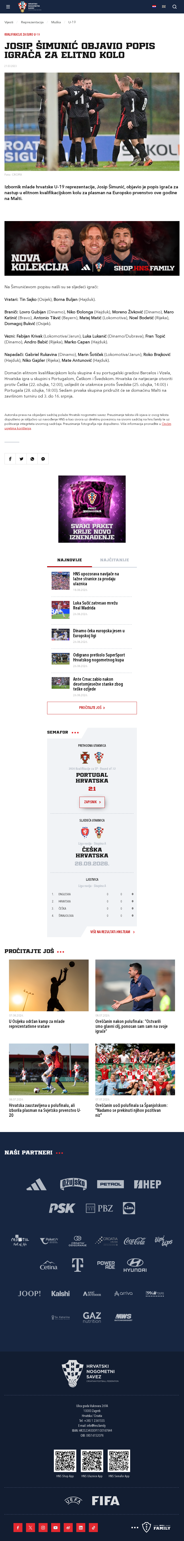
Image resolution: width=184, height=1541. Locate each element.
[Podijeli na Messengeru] (43, 458)
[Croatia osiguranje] (77, 1241)
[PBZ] (99, 1208)
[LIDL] (129, 1208)
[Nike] (36, 1184)
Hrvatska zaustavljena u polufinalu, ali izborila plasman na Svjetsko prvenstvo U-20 (45, 1111)
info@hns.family (96, 1426)
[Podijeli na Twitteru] (21, 458)
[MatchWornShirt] (123, 1317)
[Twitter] (30, 1527)
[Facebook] (17, 1527)
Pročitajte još (90, 708)
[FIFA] (106, 1500)
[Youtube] (55, 1527)
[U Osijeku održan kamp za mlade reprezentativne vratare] (49, 985)
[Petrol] (110, 1184)
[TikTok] (93, 1527)
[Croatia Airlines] (106, 1241)
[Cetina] (49, 1265)
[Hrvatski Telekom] (77, 1265)
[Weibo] (68, 1527)
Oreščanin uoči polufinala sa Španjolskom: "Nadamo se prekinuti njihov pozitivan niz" (131, 1111)
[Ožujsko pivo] (73, 1184)
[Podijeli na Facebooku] (10, 458)
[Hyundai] (135, 1265)
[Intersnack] (163, 1241)
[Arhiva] (174, 6)
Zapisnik (90, 802)
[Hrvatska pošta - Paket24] (49, 1241)
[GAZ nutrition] (92, 1317)
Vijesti (8, 22)
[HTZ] (20, 1241)
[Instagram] (43, 1527)
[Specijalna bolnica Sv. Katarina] (60, 1317)
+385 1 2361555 (94, 1421)
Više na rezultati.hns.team (110, 932)
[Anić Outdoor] (92, 1293)
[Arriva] (123, 1293)
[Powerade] (106, 1265)
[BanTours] (155, 1293)
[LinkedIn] (80, 1527)
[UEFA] (73, 1500)
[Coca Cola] (135, 1241)
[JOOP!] (29, 1293)
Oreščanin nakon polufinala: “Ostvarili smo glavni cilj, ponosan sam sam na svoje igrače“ (131, 1027)
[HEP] (147, 1184)
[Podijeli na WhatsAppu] (32, 458)
